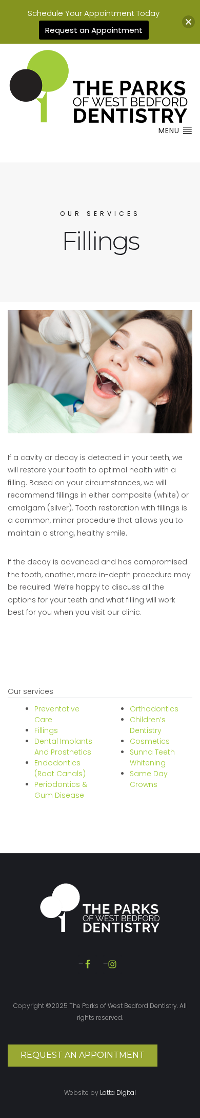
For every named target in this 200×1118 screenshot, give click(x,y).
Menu (170, 130)
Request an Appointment (83, 1055)
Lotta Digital (118, 1092)
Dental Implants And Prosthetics (63, 746)
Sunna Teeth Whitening (152, 757)
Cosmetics (150, 741)
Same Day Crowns (149, 779)
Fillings (46, 730)
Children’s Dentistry (148, 725)
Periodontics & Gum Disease (60, 789)
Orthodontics (154, 709)
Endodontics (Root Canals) (60, 768)
